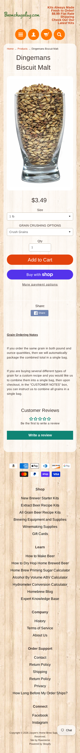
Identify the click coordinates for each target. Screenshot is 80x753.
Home (10, 48)
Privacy (40, 686)
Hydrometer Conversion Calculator (40, 584)
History (40, 621)
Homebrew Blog (40, 591)
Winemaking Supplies (40, 526)
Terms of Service (40, 628)
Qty (40, 241)
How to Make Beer (40, 556)
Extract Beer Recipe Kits (40, 505)
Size (40, 210)
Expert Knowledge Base (40, 599)
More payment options (40, 284)
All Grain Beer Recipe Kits (40, 512)
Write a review (40, 435)
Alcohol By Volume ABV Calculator (40, 577)
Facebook (40, 715)
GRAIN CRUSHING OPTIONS (40, 225)
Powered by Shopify (40, 744)
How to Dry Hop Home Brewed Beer (40, 563)
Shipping (40, 672)
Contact (40, 657)
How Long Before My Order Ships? (40, 693)
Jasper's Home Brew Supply (44, 732)
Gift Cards (40, 534)
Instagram (40, 722)
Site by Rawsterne (40, 740)
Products (23, 48)
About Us (40, 635)
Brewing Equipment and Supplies (40, 519)
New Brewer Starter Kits (40, 498)
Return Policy (40, 664)
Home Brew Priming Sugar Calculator (40, 570)
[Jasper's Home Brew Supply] (22, 15)
